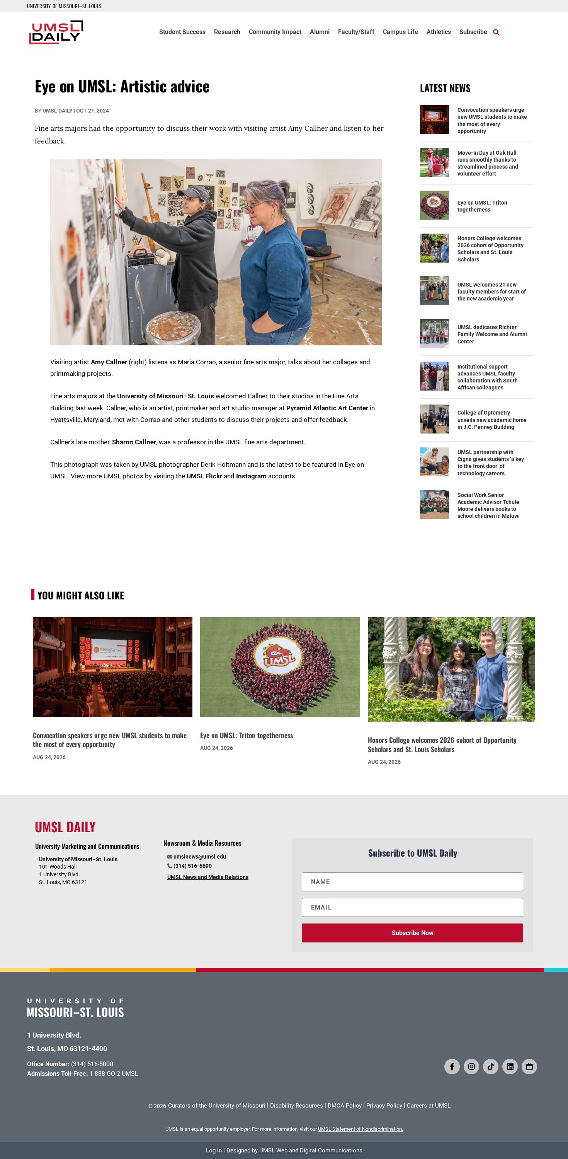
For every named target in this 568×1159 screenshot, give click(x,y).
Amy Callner (109, 362)
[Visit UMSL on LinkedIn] (510, 1066)
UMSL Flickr (204, 476)
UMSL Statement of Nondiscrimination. (360, 1129)
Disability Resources (296, 1105)
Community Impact (275, 32)
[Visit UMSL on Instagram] (471, 1066)
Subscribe (473, 32)
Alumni (320, 32)
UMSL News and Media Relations (207, 877)
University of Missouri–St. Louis (165, 396)
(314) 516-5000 (92, 1064)
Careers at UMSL (429, 1105)
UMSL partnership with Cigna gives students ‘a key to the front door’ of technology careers (490, 462)
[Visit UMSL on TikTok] (490, 1066)
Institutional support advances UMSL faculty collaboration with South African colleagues (487, 377)
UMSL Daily (58, 111)
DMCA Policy (345, 1105)
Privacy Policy (384, 1105)
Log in (214, 1150)
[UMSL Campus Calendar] (529, 1066)
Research (227, 32)
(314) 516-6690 (192, 866)
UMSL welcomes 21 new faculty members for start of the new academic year (491, 292)
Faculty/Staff (356, 32)
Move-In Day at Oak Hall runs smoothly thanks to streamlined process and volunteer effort (487, 163)
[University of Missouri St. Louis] (75, 1014)
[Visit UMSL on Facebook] (452, 1066)
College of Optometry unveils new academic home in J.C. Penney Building (492, 420)
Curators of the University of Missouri (216, 1105)
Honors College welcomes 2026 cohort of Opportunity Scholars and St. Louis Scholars (490, 249)
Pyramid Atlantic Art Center (327, 408)
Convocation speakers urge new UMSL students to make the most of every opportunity (492, 120)
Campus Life (400, 32)
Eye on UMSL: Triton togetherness (482, 206)
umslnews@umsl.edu (199, 856)
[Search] (496, 32)
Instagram (251, 476)
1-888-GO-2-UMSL (114, 1073)
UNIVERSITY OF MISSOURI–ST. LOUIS (64, 6)
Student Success (182, 32)
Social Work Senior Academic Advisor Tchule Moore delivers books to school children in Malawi (488, 505)
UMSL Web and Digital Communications (310, 1150)
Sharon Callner (134, 442)
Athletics (439, 32)
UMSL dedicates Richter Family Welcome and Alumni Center (492, 334)
